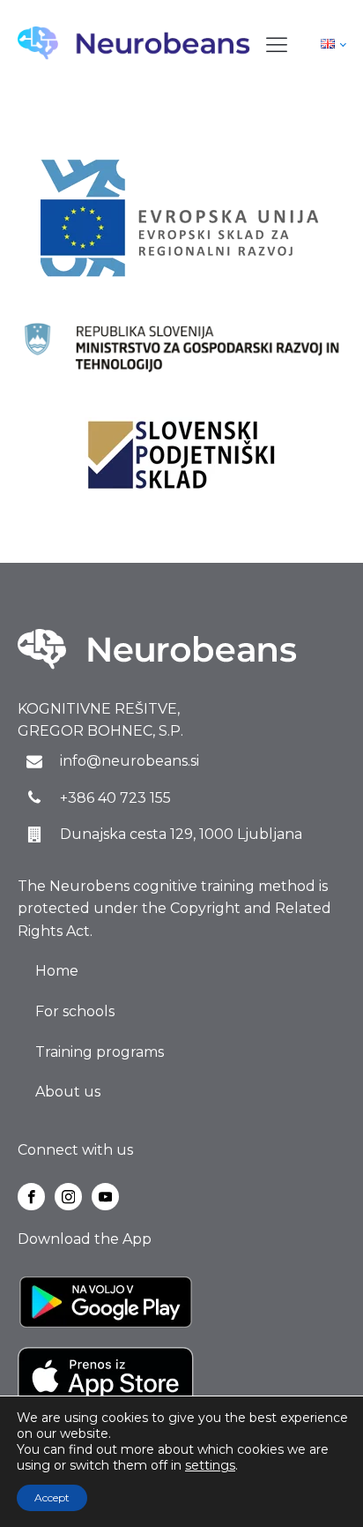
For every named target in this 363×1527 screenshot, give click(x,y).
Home (56, 970)
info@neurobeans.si (129, 760)
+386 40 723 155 (115, 798)
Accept (52, 1497)
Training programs (99, 1052)
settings (210, 1465)
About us (67, 1091)
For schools (75, 1011)
